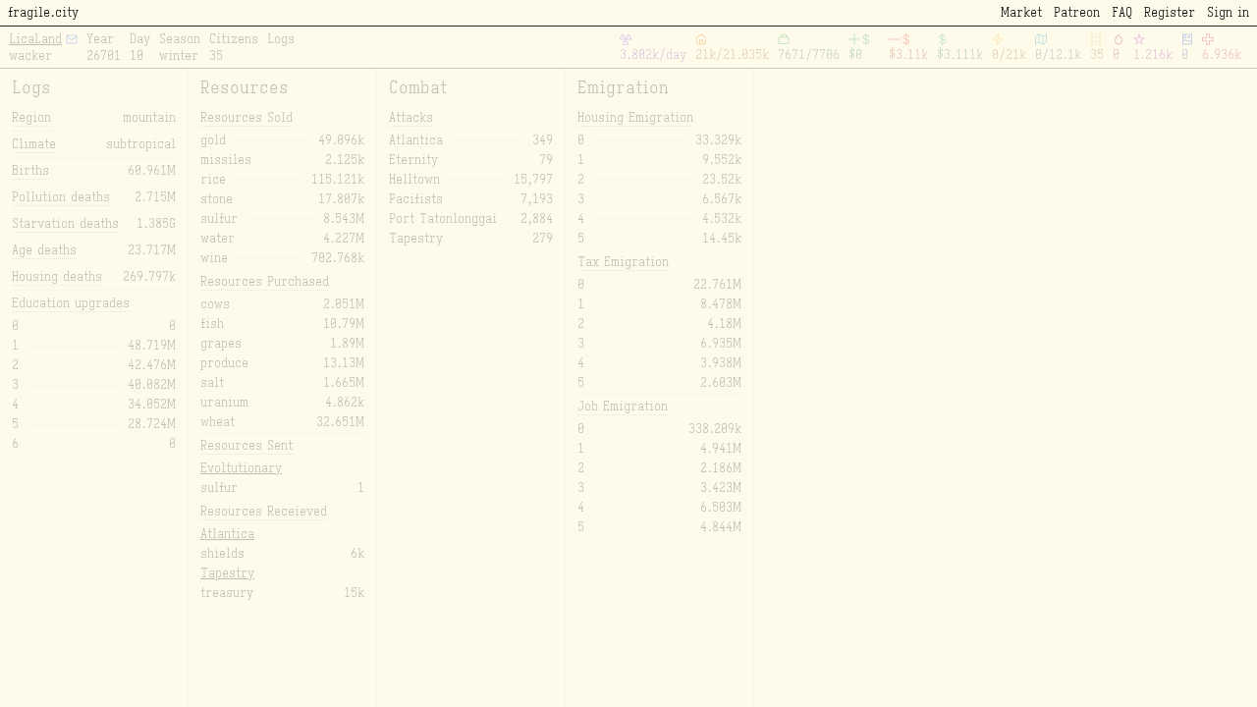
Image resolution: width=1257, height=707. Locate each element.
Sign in (1228, 12)
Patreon (1077, 12)
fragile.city (43, 12)
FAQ (1122, 12)
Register (1169, 12)
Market (1021, 12)
